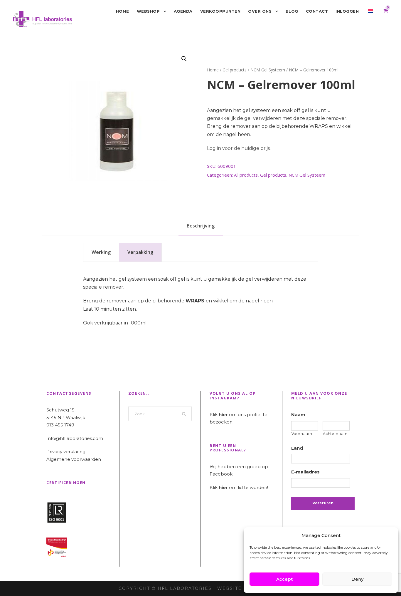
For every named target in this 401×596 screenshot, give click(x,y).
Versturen (322, 502)
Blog (292, 11)
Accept (284, 579)
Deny (357, 579)
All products (246, 175)
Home (122, 11)
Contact (317, 11)
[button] (184, 58)
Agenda (183, 11)
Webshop (148, 11)
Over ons (260, 11)
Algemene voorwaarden (73, 459)
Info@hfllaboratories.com (74, 438)
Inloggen (347, 11)
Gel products (235, 70)
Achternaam (335, 433)
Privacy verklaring (65, 451)
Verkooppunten (220, 11)
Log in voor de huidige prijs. (239, 148)
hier (223, 414)
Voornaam (302, 433)
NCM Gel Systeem (267, 70)
